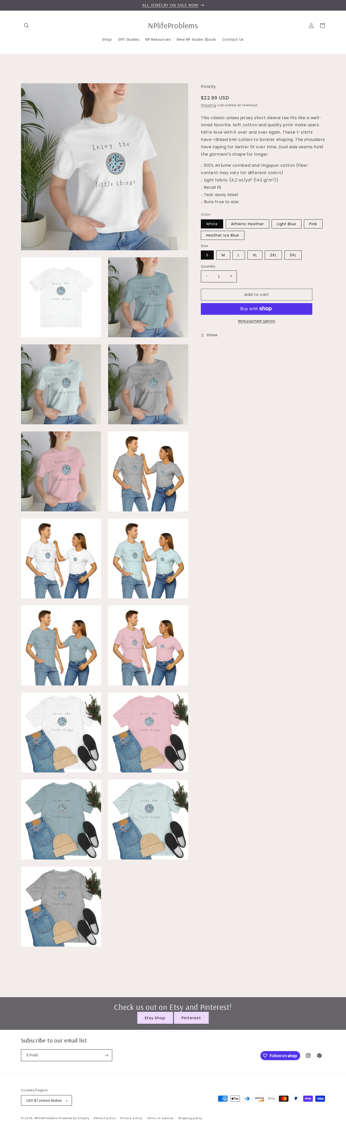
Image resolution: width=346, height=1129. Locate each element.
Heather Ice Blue (222, 235)
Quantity (208, 266)
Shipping (208, 105)
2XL (273, 254)
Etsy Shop (155, 1017)
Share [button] (212, 334)
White (212, 223)
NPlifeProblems (46, 1118)
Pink (313, 223)
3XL (293, 254)
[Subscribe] (106, 1055)
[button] (26, 25)
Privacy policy (131, 1118)
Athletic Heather (247, 223)
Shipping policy (190, 1118)
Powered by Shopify (74, 1118)
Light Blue (286, 223)
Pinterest (191, 1017)
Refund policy (105, 1118)
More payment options (256, 321)
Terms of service (160, 1118)
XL (255, 254)
